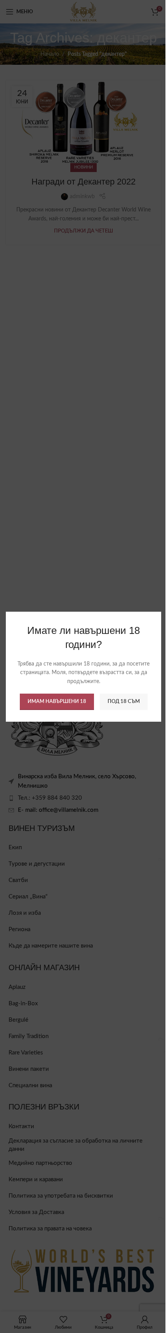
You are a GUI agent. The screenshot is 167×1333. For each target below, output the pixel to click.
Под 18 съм (124, 701)
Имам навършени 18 (57, 701)
